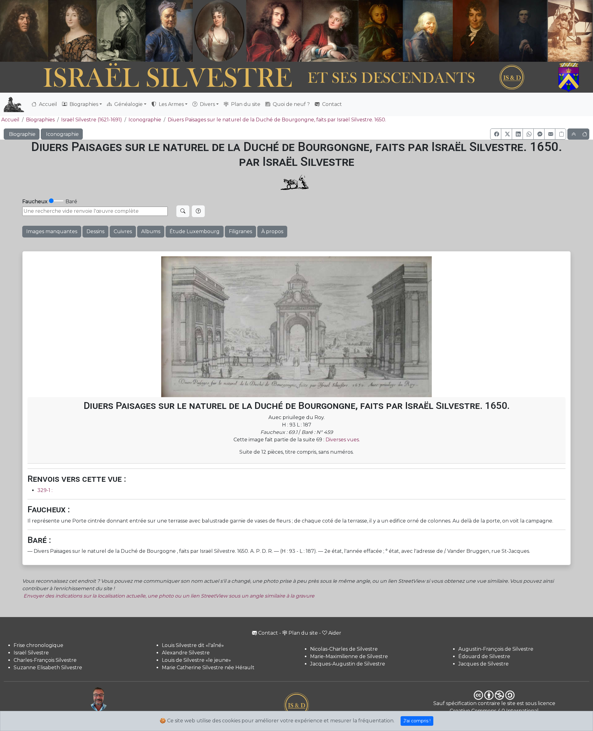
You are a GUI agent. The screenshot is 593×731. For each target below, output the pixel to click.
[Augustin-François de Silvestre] (476, 31)
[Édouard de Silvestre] (523, 31)
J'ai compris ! (417, 721)
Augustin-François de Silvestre (495, 649)
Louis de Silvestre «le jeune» (196, 660)
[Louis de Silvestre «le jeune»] (169, 31)
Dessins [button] (95, 231)
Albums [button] (150, 231)
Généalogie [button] (128, 104)
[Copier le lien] (560, 134)
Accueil (47, 104)
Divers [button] (207, 104)
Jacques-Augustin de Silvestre (347, 664)
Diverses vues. (343, 440)
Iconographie (144, 120)
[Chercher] (182, 211)
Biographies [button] (83, 104)
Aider (334, 633)
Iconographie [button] (62, 134)
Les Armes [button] (171, 104)
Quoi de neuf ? (290, 104)
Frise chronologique (38, 645)
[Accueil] (274, 77)
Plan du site (245, 104)
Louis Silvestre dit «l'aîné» (193, 645)
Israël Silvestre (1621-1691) (91, 120)
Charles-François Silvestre (45, 660)
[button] (495, 134)
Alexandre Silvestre (186, 653)
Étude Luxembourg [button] (195, 231)
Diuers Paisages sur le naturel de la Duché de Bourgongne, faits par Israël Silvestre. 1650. (277, 120)
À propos (272, 231)
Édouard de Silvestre (484, 656)
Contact (331, 104)
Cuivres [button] (123, 231)
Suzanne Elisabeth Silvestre (48, 667)
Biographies (40, 120)
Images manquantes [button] (51, 231)
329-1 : (45, 490)
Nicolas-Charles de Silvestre (344, 649)
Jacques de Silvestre (483, 664)
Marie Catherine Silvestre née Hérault (208, 667)
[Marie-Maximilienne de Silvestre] (380, 31)
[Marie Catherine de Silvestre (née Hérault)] (218, 31)
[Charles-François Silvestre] (121, 31)
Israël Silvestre (31, 653)
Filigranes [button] (240, 231)
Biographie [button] (22, 134)
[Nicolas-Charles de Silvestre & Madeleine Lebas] (302, 31)
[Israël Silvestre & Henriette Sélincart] (48, 32)
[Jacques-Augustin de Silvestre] (427, 31)
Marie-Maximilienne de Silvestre (349, 656)
